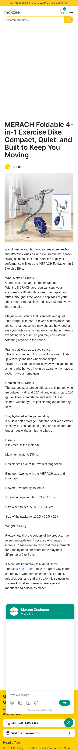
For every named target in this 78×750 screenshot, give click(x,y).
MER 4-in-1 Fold (22, 569)
